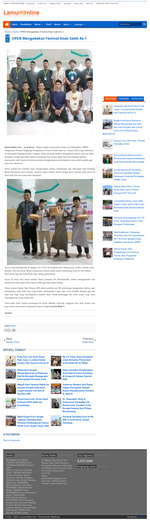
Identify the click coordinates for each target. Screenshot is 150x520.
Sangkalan (67, 3)
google (130, 3)
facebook (126, 3)
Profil (48, 24)
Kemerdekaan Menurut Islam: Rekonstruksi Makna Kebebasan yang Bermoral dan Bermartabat (129, 158)
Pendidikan (26, 24)
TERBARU (124, 98)
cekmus (141, 517)
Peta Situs (89, 3)
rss (133, 3)
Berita (37, 24)
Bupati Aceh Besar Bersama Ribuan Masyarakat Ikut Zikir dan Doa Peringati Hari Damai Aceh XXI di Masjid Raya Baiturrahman (122, 127)
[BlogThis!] (8, 330)
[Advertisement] (124, 49)
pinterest (145, 3)
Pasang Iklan (78, 3)
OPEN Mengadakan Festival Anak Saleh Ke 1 (49, 38)
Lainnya (78, 24)
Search (144, 24)
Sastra (57, 24)
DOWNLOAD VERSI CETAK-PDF (107, 3)
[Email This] (5, 330)
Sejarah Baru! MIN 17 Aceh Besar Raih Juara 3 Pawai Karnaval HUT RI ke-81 (127, 189)
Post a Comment (11, 440)
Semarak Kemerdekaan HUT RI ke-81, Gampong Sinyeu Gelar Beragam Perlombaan (129, 221)
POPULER (110, 98)
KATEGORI (137, 98)
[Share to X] (11, 330)
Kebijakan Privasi (55, 3)
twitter (122, 3)
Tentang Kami (30, 3)
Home (7, 24)
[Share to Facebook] (14, 330)
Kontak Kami (42, 3)
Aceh (13, 325)
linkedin (137, 3)
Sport (66, 24)
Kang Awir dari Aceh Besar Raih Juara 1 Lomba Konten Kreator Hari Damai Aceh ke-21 (129, 109)
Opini (14, 24)
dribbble (141, 3)
